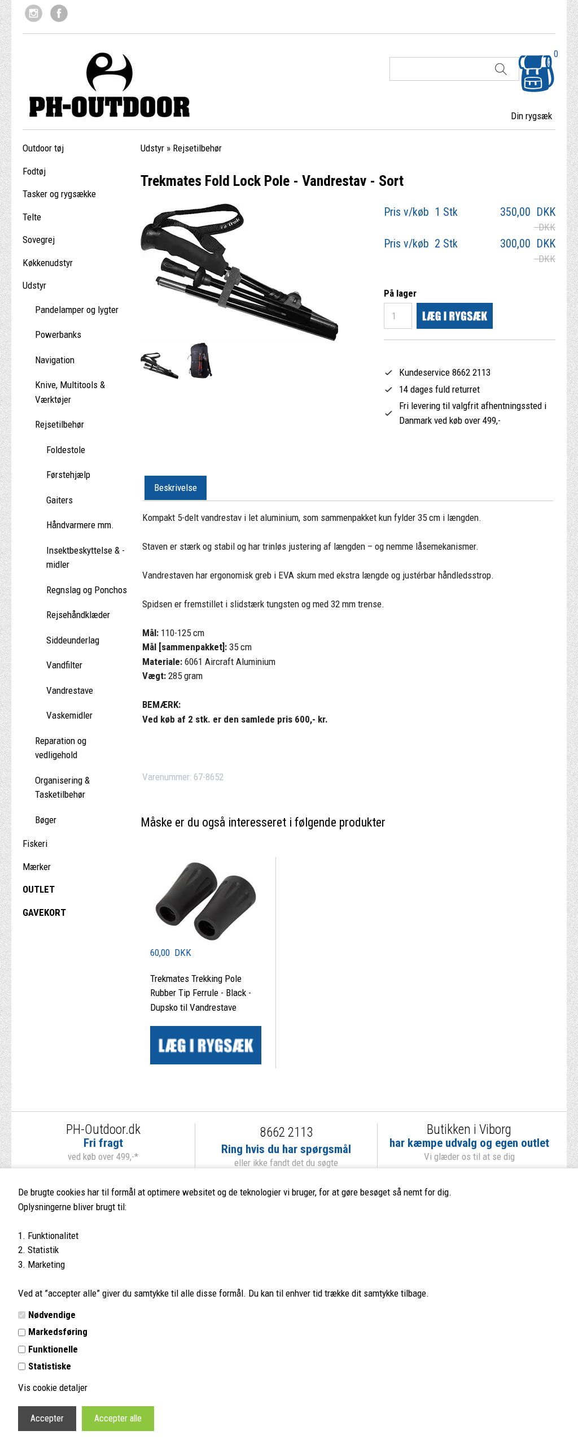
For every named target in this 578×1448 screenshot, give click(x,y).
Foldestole (65, 449)
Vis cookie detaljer (52, 1387)
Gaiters (59, 500)
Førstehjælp (68, 474)
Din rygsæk (531, 115)
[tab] (175, 488)
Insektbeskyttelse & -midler (85, 558)
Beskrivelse (175, 487)
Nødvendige (52, 1314)
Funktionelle (53, 1349)
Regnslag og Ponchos (86, 589)
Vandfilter (64, 665)
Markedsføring (57, 1331)
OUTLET (39, 889)
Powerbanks (58, 334)
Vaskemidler (69, 715)
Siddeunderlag (72, 640)
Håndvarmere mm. (80, 525)
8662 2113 (286, 1132)
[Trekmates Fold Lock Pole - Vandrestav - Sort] (159, 366)
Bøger (45, 819)
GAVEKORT (44, 912)
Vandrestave (69, 690)
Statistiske (49, 1366)
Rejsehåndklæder (78, 614)
